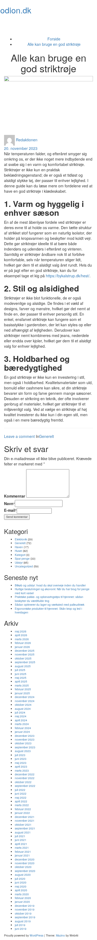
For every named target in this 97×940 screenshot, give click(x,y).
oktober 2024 (23, 705)
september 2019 (25, 917)
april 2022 (21, 801)
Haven (19, 547)
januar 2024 (22, 732)
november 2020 (24, 863)
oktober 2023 (23, 743)
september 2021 (25, 828)
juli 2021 (20, 836)
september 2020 (25, 871)
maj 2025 (20, 678)
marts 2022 (22, 805)
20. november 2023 (20, 148)
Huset (18, 551)
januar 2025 (22, 693)
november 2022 (24, 778)
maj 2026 (20, 631)
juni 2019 (20, 929)
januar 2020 (22, 902)
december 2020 (24, 859)
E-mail (10, 510)
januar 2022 (22, 813)
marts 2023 (22, 770)
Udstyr (19, 562)
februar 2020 (23, 898)
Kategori (20, 555)
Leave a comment (19, 436)
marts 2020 (22, 894)
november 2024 (24, 701)
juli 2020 (20, 879)
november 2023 (24, 739)
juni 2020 (20, 882)
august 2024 (23, 709)
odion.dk (15, 10)
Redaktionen (26, 139)
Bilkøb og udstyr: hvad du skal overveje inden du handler (50, 585)
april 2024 (21, 720)
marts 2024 (22, 724)
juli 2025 (20, 670)
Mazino (60, 935)
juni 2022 (20, 793)
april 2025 (21, 681)
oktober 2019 (23, 913)
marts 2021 (22, 848)
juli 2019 (20, 925)
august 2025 (23, 666)
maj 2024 (20, 716)
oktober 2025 (23, 658)
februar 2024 (23, 728)
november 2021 (24, 820)
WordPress (36, 935)
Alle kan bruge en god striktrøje (54, 44)
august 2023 (23, 751)
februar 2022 (23, 809)
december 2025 (24, 651)
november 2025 (24, 654)
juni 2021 (20, 840)
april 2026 (21, 635)
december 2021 (24, 817)
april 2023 (21, 766)
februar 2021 (23, 852)
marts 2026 (22, 639)
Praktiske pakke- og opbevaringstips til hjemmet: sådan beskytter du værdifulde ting (49, 598)
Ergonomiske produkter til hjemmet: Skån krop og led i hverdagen (48, 610)
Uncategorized (24, 566)
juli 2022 (20, 790)
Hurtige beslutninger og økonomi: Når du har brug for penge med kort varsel (52, 591)
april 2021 (21, 844)
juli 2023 (20, 755)
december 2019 (24, 906)
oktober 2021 (23, 824)
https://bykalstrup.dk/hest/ (67, 275)
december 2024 (24, 697)
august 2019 (23, 921)
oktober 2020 (23, 867)
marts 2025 (22, 685)
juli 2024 (20, 712)
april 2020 (21, 890)
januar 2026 (22, 647)
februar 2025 (23, 689)
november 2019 (24, 909)
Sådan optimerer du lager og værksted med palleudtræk (49, 604)
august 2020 (23, 875)
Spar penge (22, 558)
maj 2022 (20, 797)
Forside (53, 38)
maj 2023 (20, 763)
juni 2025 (20, 674)
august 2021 (23, 832)
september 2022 (25, 786)
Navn (9, 503)
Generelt (46, 436)
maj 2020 (20, 886)
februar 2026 (23, 643)
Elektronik (21, 539)
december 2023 (24, 736)
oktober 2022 (23, 782)
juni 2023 (20, 759)
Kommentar (14, 496)
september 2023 (25, 747)
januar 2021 (22, 855)
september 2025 (25, 662)
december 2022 (24, 774)
